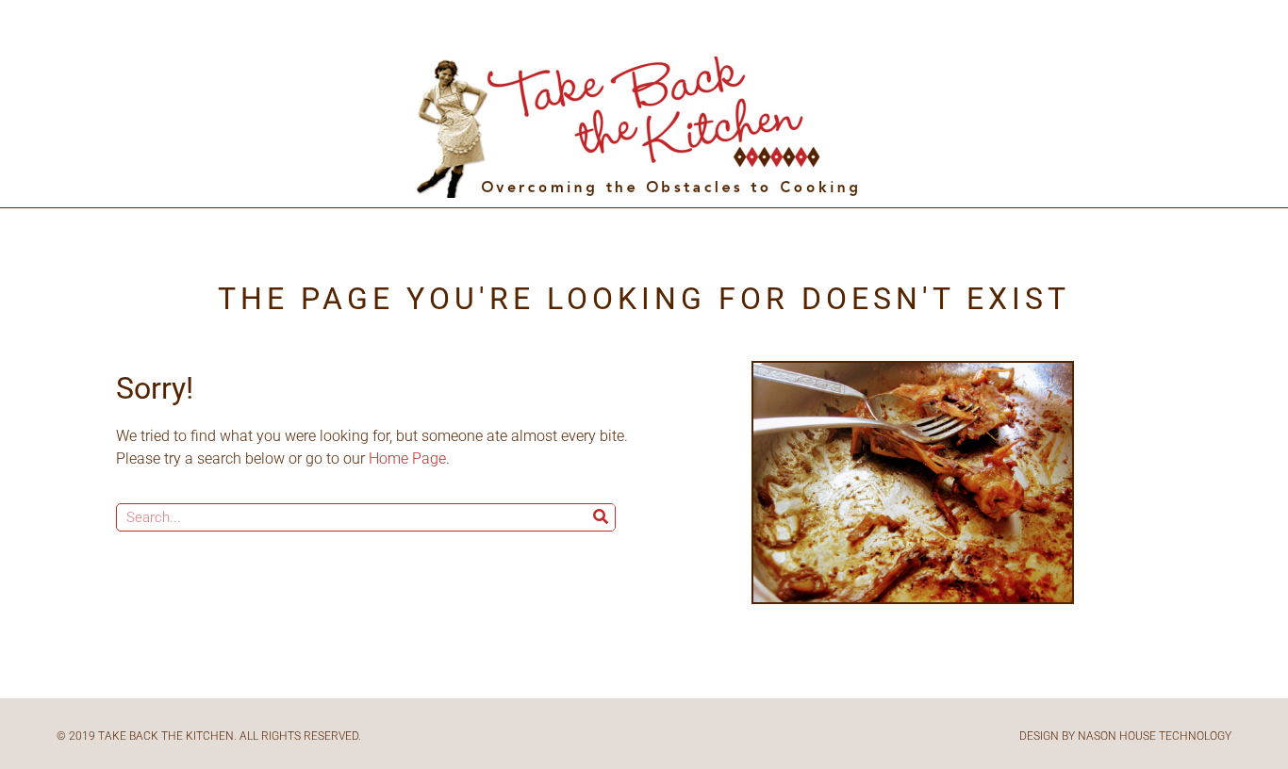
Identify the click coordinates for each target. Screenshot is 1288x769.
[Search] (600, 517)
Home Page (407, 458)
